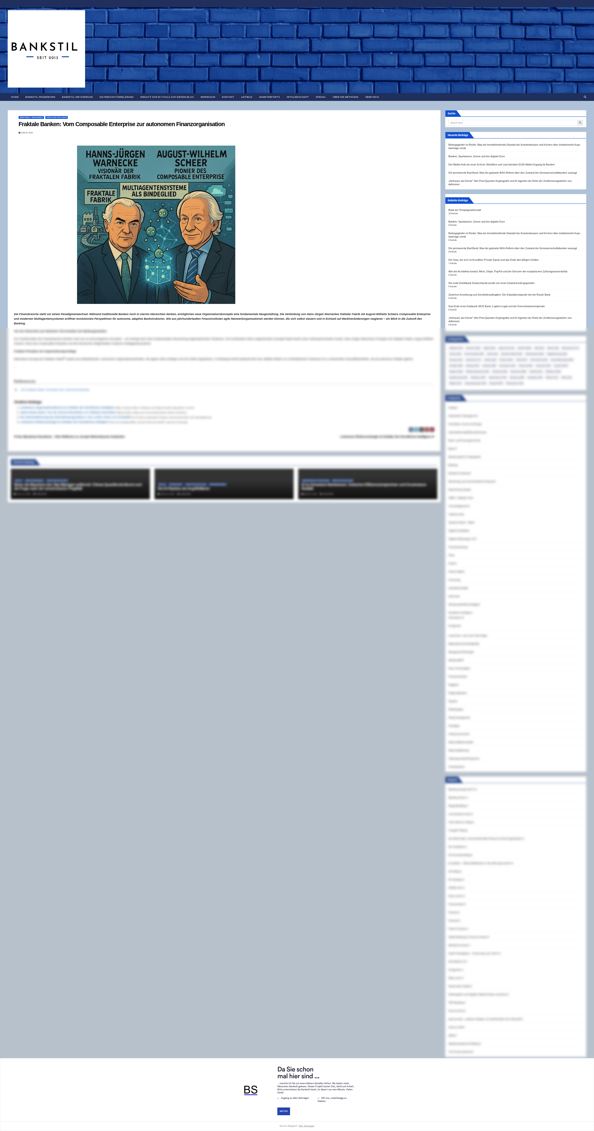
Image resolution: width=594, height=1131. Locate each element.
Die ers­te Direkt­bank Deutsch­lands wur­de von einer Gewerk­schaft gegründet (491, 283)
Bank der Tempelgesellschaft (464, 210)
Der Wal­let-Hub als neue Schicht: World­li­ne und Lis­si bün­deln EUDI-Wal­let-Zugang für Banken (501, 164)
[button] (585, 97)
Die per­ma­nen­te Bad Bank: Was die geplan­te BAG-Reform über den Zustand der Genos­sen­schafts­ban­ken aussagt (512, 172)
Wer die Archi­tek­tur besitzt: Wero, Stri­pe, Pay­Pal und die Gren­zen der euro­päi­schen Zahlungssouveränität (507, 271)
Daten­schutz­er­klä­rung (117, 97)
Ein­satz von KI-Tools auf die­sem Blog (167, 97)
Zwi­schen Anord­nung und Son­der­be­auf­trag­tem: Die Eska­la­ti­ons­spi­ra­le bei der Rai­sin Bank (499, 294)
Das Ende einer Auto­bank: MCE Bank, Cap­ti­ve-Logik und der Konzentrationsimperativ (496, 306)
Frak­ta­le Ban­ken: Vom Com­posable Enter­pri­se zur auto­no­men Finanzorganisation (122, 124)
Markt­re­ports (269, 97)
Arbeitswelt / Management (31, 117)
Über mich (372, 97)
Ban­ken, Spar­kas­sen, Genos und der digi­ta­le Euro (476, 156)
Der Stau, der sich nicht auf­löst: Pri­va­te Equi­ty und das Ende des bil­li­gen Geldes (493, 260)
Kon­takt (228, 97)
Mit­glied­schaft (298, 97)
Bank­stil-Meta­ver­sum (77, 97)
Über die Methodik (345, 97)
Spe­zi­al (321, 97)
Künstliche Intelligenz (56, 117)
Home (15, 97)
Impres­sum (208, 97)
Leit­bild (246, 97)
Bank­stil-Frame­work (40, 97)
